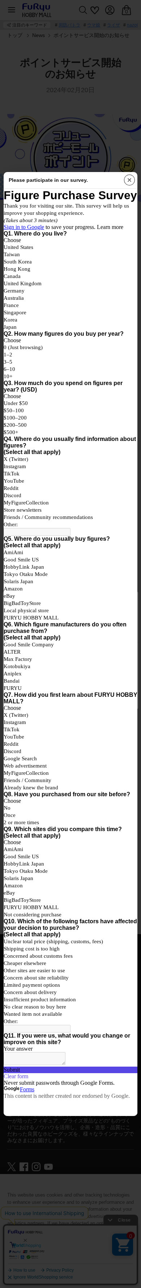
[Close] (129, 180)
